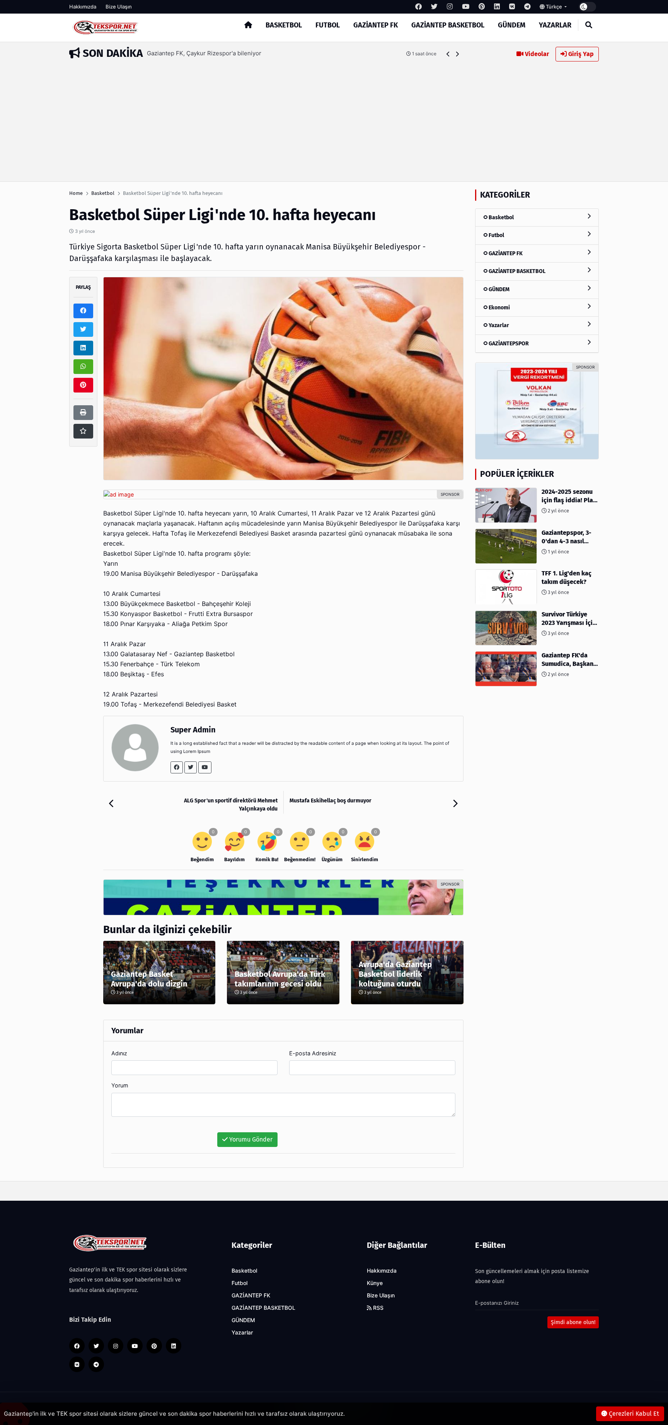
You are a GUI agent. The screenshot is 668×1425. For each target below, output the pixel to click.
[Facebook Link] (176, 767)
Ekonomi (498, 307)
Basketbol (284, 25)
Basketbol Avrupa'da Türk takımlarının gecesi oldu (280, 978)
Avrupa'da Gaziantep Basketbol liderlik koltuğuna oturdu (395, 974)
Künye (375, 1283)
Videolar (536, 54)
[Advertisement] (334, 119)
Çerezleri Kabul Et (633, 1413)
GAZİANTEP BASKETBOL (447, 25)
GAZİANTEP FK (375, 25)
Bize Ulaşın (119, 6)
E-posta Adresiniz (312, 1053)
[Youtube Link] (204, 767)
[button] (448, 54)
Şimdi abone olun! (573, 1322)
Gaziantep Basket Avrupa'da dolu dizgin (149, 978)
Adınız (119, 1053)
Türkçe (554, 6)
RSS (377, 1308)
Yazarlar (555, 25)
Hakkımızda (82, 6)
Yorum (119, 1085)
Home (76, 193)
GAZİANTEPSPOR (508, 343)
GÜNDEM (511, 25)
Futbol (327, 25)
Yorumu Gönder (250, 1139)
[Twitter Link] (190, 767)
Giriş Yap (580, 54)
